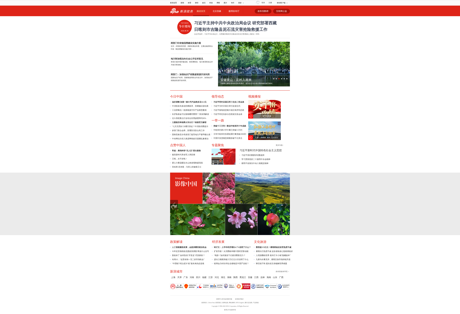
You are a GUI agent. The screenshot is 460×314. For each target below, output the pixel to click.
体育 (189, 3)
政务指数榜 (263, 11)
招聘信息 (225, 302)
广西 (281, 277)
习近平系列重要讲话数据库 (253, 155)
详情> (258, 34)
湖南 (229, 277)
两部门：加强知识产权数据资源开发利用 (190, 74)
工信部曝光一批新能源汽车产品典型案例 (189, 110)
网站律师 (232, 302)
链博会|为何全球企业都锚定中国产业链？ (231, 263)
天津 (179, 277)
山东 (275, 277)
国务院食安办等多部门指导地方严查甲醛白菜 (191, 135)
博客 (218, 3)
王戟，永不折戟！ (179, 159)
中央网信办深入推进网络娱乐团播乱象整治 (190, 139)
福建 (204, 277)
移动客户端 (281, 3)
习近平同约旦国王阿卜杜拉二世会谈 (228, 102)
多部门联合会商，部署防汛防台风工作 (188, 130)
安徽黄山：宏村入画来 (236, 80)
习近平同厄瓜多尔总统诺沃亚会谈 (227, 114)
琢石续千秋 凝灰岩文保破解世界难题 (271, 263)
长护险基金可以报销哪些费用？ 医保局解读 (190, 114)
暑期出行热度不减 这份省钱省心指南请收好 (274, 251)
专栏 (232, 3)
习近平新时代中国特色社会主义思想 (261, 150)
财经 (196, 3)
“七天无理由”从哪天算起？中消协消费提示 (190, 126)
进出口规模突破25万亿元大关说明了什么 (231, 259)
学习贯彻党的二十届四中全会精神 (256, 159)
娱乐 (204, 3)
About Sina (211, 302)
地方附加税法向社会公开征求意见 (187, 59)
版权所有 (233, 310)
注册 (270, 3)
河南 (192, 277)
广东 (186, 277)
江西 (256, 277)
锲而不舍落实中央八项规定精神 (255, 163)
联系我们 (218, 302)
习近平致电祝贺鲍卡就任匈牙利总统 (228, 110)
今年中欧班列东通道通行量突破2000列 (229, 134)
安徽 (250, 277)
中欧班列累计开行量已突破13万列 (227, 130)
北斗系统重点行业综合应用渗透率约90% (189, 118)
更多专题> (279, 145)
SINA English (240, 302)
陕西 (235, 277)
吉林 (262, 277)
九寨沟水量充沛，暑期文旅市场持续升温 (273, 259)
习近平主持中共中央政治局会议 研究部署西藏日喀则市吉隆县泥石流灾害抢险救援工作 (235, 26)
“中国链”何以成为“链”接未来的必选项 (188, 263)
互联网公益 (281, 11)
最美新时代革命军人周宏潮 (183, 155)
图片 (225, 3)
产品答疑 (256, 302)
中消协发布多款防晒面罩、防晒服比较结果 (190, 106)
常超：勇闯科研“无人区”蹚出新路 (186, 151)
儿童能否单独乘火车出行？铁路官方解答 (189, 122)
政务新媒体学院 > (282, 271)
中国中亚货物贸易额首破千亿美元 (227, 138)
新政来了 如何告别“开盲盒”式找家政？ (188, 255)
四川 (198, 277)
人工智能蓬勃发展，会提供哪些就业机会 (189, 247)
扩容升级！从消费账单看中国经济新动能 (231, 251)
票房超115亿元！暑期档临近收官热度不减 (273, 247)
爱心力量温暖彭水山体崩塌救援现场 (187, 163)
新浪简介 (204, 302)
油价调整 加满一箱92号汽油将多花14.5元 (189, 102)
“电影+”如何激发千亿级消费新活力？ (229, 255)
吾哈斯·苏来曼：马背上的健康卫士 (186, 167)
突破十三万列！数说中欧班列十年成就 (229, 126)
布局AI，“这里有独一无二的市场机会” (188, 259)
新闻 (182, 3)
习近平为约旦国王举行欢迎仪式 (226, 106)
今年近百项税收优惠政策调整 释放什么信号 (190, 251)
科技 (211, 3)
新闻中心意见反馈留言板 (224, 299)
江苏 (210, 277)
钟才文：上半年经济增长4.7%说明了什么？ (232, 247)
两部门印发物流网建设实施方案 (186, 43)
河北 (217, 277)
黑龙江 (243, 277)
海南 (269, 277)
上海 (173, 277)
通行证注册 (248, 302)
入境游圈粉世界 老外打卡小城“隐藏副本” (273, 255)
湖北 (223, 277)
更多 (240, 3)
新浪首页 (173, 3)
